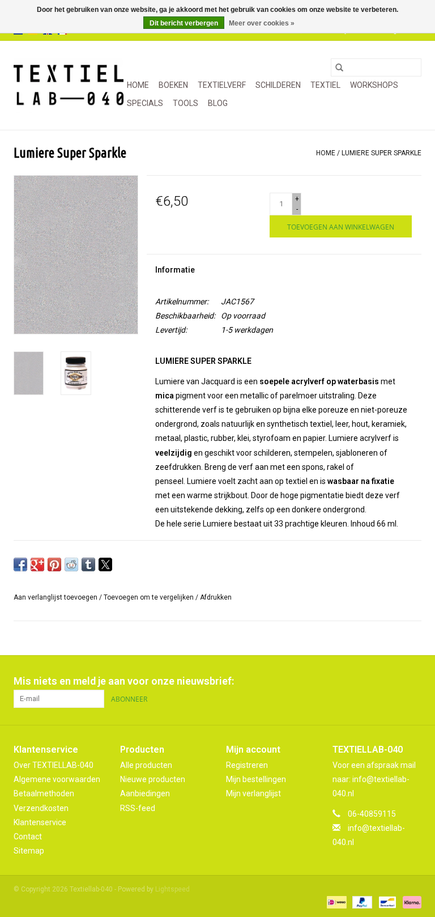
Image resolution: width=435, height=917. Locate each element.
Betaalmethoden (44, 793)
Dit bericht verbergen (184, 23)
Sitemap (29, 850)
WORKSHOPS (374, 85)
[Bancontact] (386, 902)
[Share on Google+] (37, 564)
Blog (218, 103)
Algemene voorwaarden (57, 779)
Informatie (175, 269)
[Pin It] (54, 564)
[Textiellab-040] (68, 85)
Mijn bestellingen (256, 779)
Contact (28, 836)
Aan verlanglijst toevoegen (56, 597)
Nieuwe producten (152, 779)
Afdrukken (216, 597)
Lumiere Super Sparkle (381, 153)
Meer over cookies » (262, 23)
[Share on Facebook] (20, 564)
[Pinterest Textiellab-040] (392, 681)
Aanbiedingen (145, 793)
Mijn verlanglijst (253, 793)
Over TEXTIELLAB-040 (53, 765)
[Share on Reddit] (71, 564)
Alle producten (146, 765)
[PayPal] (361, 902)
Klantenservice (40, 822)
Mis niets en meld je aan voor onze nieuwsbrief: (124, 681)
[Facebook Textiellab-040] (373, 681)
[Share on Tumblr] (88, 564)
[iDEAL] (335, 902)
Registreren (247, 765)
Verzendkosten (41, 808)
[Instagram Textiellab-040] (412, 681)
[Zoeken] (339, 67)
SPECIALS (145, 103)
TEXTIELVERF (222, 85)
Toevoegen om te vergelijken (149, 597)
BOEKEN (173, 85)
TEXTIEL (325, 85)
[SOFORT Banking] (410, 902)
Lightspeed (172, 889)
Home (138, 85)
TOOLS (185, 103)
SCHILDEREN (278, 85)
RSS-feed (137, 808)
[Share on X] (105, 564)
